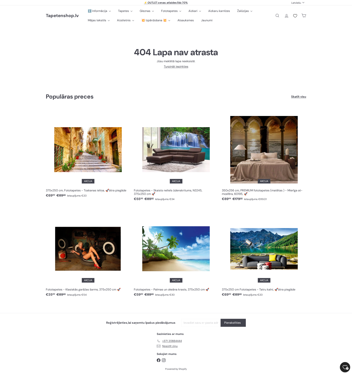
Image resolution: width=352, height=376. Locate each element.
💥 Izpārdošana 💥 (154, 20)
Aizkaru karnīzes (219, 11)
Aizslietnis (124, 20)
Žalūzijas (243, 11)
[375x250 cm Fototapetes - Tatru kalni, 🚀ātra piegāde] (264, 253)
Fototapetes (169, 11)
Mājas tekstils (97, 20)
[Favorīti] (295, 16)
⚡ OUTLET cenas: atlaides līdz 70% (166, 2)
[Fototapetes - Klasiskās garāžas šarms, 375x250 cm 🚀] (88, 253)
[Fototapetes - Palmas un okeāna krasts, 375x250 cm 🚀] (176, 253)
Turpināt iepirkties (176, 66)
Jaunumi (206, 20)
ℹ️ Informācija (98, 11)
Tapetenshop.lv (62, 15)
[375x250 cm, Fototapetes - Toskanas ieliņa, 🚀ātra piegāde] (88, 154)
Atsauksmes (185, 20)
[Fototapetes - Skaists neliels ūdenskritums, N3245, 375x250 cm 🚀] (176, 156)
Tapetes (124, 11)
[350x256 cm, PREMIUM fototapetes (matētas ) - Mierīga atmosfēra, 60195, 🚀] (264, 156)
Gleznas (145, 11)
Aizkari (193, 11)
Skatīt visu (298, 96)
